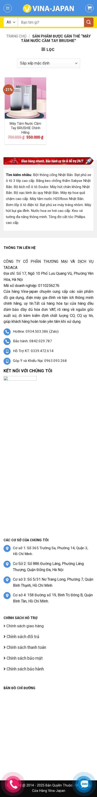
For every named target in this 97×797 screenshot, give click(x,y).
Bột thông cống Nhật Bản (53, 175)
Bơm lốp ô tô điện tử (22, 205)
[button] (8, 8)
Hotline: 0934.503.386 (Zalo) (36, 331)
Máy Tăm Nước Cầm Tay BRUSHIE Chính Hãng (25, 128)
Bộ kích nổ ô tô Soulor (31, 187)
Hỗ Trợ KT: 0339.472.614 (33, 351)
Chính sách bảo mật (24, 658)
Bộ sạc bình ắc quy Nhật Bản (36, 193)
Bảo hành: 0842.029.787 (32, 341)
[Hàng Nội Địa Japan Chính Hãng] (48, 8)
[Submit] (88, 22)
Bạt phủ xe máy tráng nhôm (61, 205)
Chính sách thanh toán (26, 647)
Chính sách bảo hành (25, 669)
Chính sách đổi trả (22, 636)
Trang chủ (16, 36)
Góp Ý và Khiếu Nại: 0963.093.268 (40, 361)
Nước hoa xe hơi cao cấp (50, 211)
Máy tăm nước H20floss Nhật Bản (56, 199)
